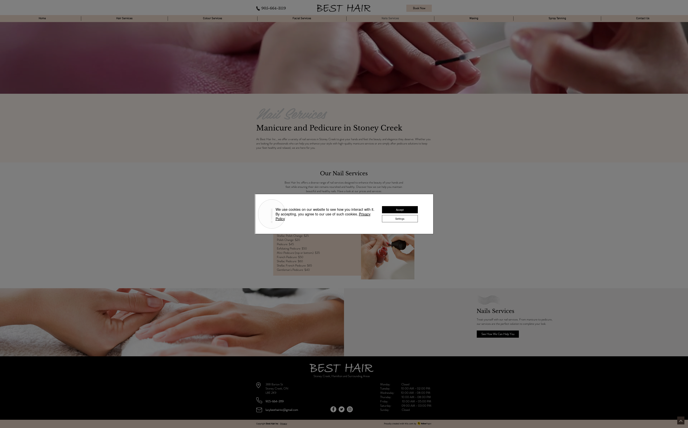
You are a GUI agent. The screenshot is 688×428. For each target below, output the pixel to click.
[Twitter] (342, 409)
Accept (400, 209)
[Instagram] (350, 409)
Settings (399, 218)
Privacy (283, 423)
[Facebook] (333, 409)
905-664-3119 (273, 8)
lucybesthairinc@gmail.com (282, 410)
